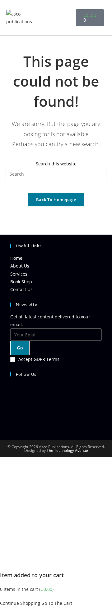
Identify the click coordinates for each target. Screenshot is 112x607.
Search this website (56, 164)
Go (20, 348)
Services (18, 274)
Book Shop (21, 282)
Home (16, 258)
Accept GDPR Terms (38, 359)
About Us (19, 266)
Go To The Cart (56, 603)
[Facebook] (12, 405)
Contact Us (21, 289)
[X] (12, 390)
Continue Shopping (20, 603)
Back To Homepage (56, 199)
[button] (62, 18)
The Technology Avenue (67, 450)
